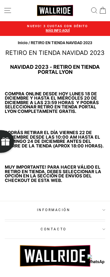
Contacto (53, 229)
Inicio (23, 42)
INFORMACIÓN (54, 210)
